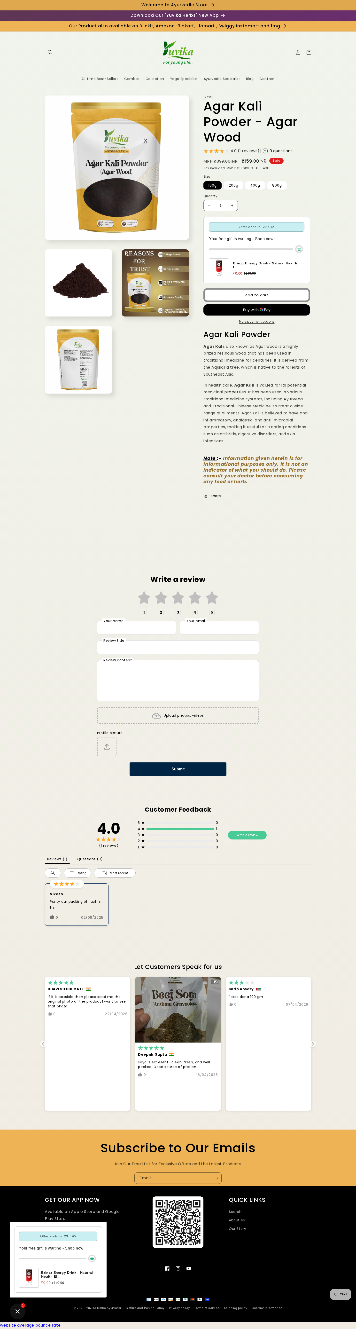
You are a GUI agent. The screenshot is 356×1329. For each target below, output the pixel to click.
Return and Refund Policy (145, 1308)
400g (255, 185)
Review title (113, 640)
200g (233, 185)
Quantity (210, 196)
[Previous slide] (43, 1044)
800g (277, 185)
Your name (113, 620)
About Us (237, 1220)
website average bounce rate (30, 1325)
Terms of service (206, 1308)
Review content (117, 660)
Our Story (237, 1228)
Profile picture (110, 732)
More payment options (257, 321)
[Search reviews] (53, 873)
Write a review (247, 835)
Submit (178, 769)
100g (212, 185)
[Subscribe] (216, 1178)
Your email (196, 620)
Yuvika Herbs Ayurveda (103, 1308)
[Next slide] (312, 1044)
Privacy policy (179, 1308)
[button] (50, 52)
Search (235, 1211)
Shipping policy (235, 1308)
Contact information (267, 1308)
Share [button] (216, 495)
